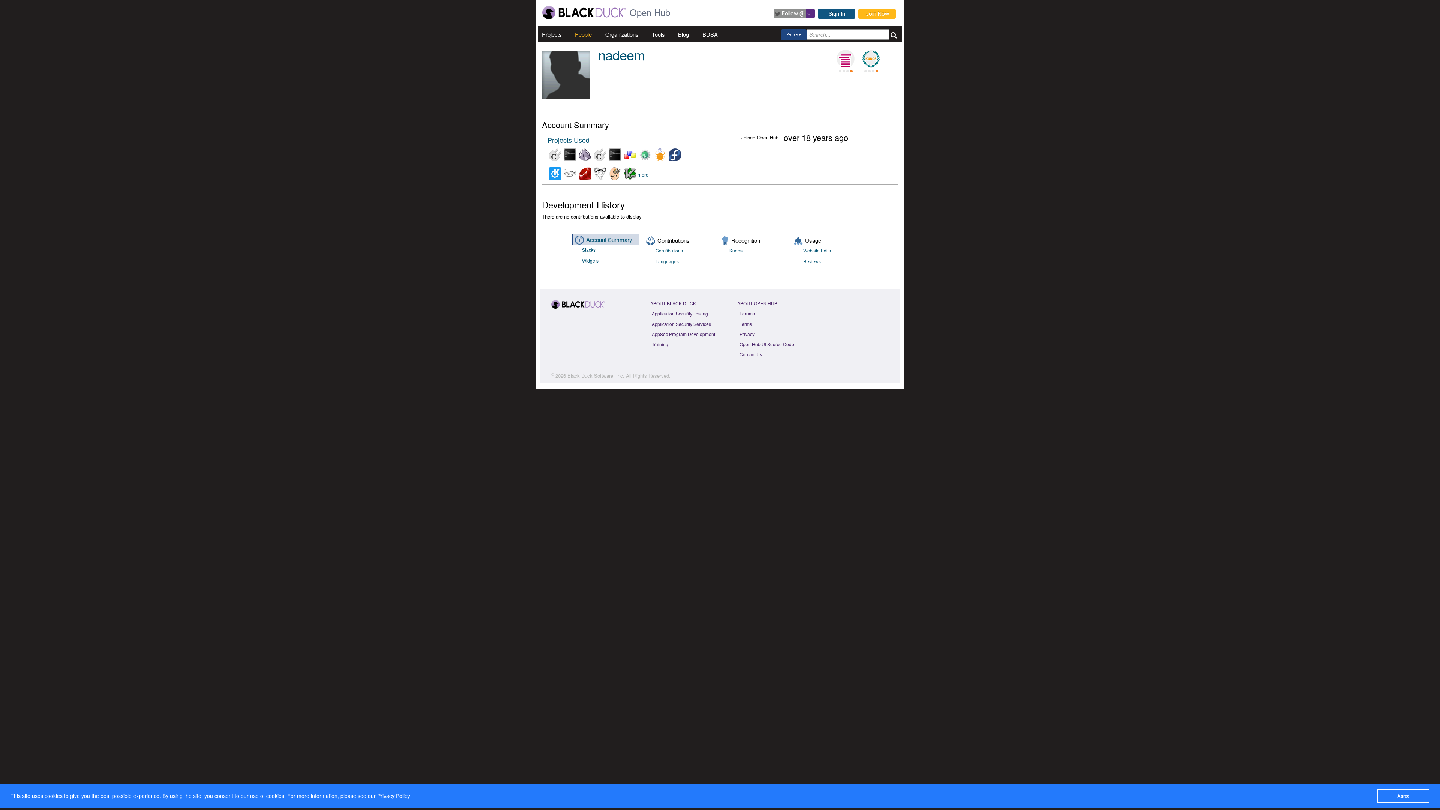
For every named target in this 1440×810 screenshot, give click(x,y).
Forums (747, 313)
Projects (551, 34)
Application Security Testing (680, 313)
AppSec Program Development (683, 334)
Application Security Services (681, 324)
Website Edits (817, 250)
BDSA (710, 34)
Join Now (877, 13)
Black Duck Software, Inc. (595, 375)
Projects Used (569, 140)
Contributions (669, 250)
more (643, 174)
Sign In (837, 13)
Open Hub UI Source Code (767, 344)
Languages (667, 261)
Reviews (812, 261)
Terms (746, 324)
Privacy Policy (393, 796)
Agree (1403, 795)
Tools (658, 34)
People (583, 34)
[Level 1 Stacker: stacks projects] (846, 59)
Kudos (735, 250)
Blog (683, 34)
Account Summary (609, 239)
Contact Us (751, 354)
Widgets (590, 260)
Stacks (589, 249)
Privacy (747, 334)
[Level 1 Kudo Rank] (871, 59)
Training (660, 344)
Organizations (621, 34)
